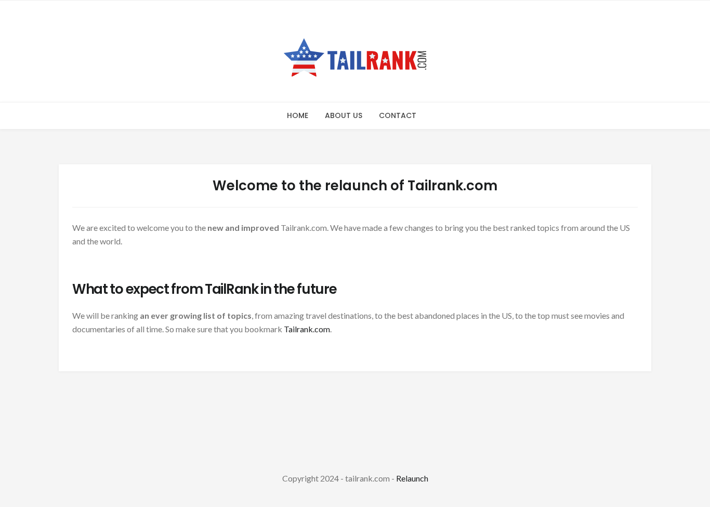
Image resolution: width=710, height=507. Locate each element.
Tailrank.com (307, 329)
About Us (343, 115)
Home (297, 115)
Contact (397, 115)
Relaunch (412, 478)
